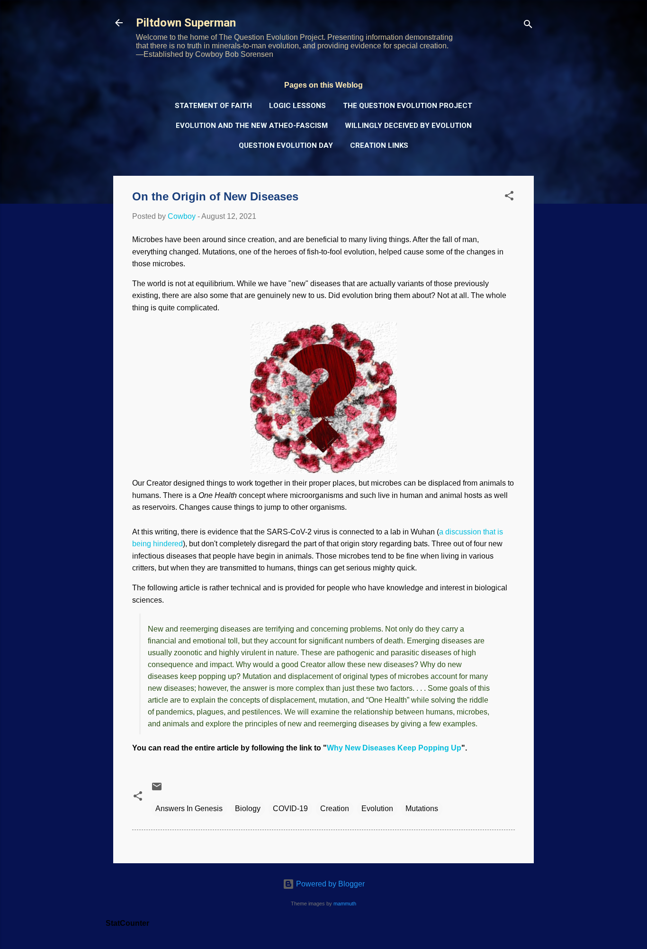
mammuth (344, 903)
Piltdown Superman (186, 22)
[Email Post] (156, 790)
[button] (509, 197)
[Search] (528, 25)
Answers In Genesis (189, 808)
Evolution (377, 808)
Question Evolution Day (286, 145)
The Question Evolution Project (407, 105)
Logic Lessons (297, 105)
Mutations (421, 808)
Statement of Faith (213, 105)
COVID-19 (290, 808)
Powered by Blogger (329, 884)
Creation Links (379, 145)
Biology (248, 808)
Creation (334, 808)
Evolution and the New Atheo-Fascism (252, 125)
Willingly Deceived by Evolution (408, 125)
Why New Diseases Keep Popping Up (394, 748)
